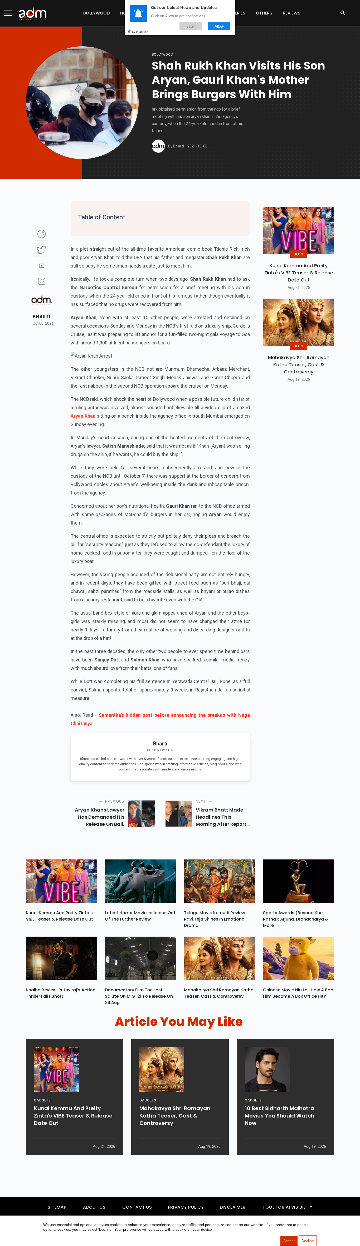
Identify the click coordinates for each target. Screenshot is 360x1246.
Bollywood (96, 13)
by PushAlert (140, 31)
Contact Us (137, 1207)
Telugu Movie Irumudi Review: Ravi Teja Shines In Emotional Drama (215, 919)
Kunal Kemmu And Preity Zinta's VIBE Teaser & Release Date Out (298, 272)
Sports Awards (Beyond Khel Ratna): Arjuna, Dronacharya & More (295, 919)
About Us (94, 1207)
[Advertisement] (20, 108)
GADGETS (42, 1100)
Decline (307, 1241)
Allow (219, 26)
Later (190, 26)
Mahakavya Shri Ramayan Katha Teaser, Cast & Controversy (298, 364)
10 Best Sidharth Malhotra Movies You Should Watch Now (279, 1116)
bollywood (162, 54)
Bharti (41, 316)
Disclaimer (233, 1207)
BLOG (298, 254)
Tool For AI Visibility (287, 1207)
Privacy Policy (186, 1207)
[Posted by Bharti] (158, 146)
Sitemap (57, 1207)
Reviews (291, 13)
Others (264, 13)
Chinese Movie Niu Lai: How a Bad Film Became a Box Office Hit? (298, 993)
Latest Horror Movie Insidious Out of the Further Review (140, 916)
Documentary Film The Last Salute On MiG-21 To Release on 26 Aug (139, 996)
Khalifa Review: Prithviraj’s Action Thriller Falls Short (60, 993)
